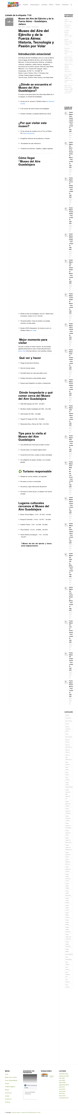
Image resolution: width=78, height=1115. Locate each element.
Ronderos (36, 27)
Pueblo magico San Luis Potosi (68, 937)
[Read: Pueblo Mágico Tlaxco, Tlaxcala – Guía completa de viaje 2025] (66, 325)
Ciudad (67, 715)
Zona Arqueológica (68, 958)
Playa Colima (68, 737)
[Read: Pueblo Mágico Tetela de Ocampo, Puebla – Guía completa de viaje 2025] (66, 351)
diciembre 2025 (63, 1074)
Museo (28, 27)
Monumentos (68, 721)
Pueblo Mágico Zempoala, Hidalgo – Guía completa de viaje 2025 (72, 241)
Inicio (6, 1074)
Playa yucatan (67, 778)
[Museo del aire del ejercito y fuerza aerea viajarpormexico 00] (9, 22)
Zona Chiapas (67, 963)
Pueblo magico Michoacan (68, 893)
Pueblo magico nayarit (67, 908)
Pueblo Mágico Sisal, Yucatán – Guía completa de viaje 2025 (71, 443)
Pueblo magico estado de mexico (67, 877)
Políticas (7, 1102)
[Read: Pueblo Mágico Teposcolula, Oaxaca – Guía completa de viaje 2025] (66, 499)
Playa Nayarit (67, 773)
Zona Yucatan (67, 986)
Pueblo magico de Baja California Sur (67, 794)
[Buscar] (71, 4)
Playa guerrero (67, 763)
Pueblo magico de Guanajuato (68, 825)
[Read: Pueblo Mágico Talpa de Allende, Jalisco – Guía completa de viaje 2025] (66, 407)
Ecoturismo (68, 718)
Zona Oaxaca (67, 968)
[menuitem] (13, 4)
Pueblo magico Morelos (67, 900)
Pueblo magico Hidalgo (67, 886)
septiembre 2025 (64, 1076)
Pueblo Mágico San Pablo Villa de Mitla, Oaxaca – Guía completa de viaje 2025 (71, 565)
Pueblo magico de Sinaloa (67, 855)
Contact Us (8, 1099)
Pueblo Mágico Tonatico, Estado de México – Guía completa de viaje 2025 (71, 303)
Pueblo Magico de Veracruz (67, 862)
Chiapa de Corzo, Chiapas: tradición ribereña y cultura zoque (68, 67)
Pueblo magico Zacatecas (68, 944)
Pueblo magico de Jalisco (67, 833)
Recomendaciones (69, 954)
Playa (66, 734)
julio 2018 (62, 1087)
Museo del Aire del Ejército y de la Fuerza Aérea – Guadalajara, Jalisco (36, 21)
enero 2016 (62, 1096)
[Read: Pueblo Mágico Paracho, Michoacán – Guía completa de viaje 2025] (66, 682)
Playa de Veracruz (67, 751)
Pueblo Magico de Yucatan (67, 869)
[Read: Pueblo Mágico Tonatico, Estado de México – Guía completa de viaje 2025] (66, 295)
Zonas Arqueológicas (11, 1080)
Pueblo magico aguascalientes (69, 785)
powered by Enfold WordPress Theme (31, 1112)
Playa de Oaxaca (67, 741)
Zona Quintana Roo (67, 974)
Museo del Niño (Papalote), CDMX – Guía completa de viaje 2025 (68, 78)
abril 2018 (62, 1093)
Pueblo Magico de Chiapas (67, 804)
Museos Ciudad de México (67, 729)
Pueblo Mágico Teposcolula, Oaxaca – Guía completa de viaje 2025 (72, 505)
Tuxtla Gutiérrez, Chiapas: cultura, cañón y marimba (68, 58)
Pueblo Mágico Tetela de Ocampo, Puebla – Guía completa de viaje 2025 (71, 359)
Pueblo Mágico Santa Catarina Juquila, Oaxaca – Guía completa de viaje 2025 (71, 122)
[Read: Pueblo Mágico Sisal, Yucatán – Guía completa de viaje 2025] (66, 437)
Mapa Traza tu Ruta (11, 1077)
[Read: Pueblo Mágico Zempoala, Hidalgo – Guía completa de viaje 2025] (66, 235)
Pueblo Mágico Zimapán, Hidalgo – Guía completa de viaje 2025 (71, 215)
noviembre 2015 (63, 1098)
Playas (7, 1083)
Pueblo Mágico (67, 950)
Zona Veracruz (67, 980)
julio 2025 (62, 1078)
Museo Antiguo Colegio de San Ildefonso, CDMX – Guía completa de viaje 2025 (68, 89)
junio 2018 (62, 1089)
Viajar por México (16, 1112)
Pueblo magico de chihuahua (67, 811)
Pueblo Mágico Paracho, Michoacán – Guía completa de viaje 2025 (72, 688)
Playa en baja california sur (68, 757)
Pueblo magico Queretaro (67, 929)
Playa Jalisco (67, 768)
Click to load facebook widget (31, 1086)
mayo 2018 (62, 1091)
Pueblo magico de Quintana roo (68, 847)
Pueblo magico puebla (67, 922)
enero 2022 (62, 1082)
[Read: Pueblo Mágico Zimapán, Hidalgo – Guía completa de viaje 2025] (66, 209)
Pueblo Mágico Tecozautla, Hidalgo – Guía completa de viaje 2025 (72, 387)
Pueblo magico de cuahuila (67, 818)
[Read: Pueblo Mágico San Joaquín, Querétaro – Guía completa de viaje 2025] (66, 654)
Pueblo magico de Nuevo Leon (68, 840)
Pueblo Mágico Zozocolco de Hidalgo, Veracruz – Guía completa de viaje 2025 (72, 187)
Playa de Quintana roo (68, 746)
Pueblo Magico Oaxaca (67, 915)
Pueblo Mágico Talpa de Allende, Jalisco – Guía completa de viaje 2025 (71, 415)
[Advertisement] (71, 1025)
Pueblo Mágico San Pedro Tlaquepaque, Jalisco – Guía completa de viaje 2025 (72, 533)
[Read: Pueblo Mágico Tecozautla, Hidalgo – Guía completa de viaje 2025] (66, 381)
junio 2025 (62, 1080)
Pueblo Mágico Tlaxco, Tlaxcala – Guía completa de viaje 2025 (71, 331)
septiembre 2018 (64, 1085)
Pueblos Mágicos (10, 1086)
